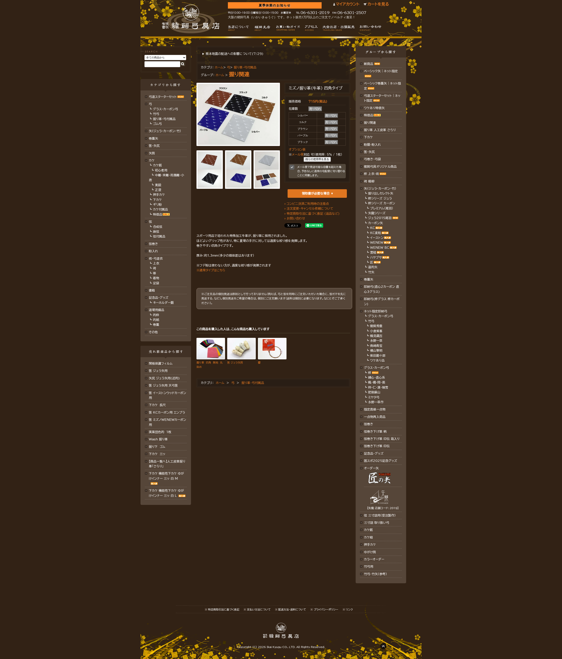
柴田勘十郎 (377, 355)
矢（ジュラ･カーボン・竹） (380, 188)
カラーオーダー (374, 559)
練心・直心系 (376, 377)
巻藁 (156, 324)
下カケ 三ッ (157, 454)
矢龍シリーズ (376, 213)
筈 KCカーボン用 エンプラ (167, 412)
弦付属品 (159, 236)
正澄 (158, 189)
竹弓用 (368, 566)
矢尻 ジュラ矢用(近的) (164, 378)
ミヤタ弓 (373, 397)
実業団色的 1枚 (160, 432)
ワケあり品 (377, 360)
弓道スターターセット (163, 96)
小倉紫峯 (376, 331)
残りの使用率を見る (317, 159)
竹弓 (156, 113)
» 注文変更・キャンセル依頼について (308, 208)
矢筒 (152, 153)
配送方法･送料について (292, 609)
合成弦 (157, 226)
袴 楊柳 (369, 181)
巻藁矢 (153, 138)
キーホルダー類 (163, 302)
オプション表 (297, 149)
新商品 (368, 63)
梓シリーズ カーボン (381, 203)
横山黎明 (376, 350)
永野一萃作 (376, 402)
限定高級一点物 (374, 409)
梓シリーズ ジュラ (380, 198)
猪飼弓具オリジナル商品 (380, 166)
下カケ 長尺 (157, 405)
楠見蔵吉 (376, 335)
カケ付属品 (160, 209)
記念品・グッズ (158, 297)
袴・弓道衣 (156, 258)
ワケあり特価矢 (374, 108)
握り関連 (239, 74)
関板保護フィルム (161, 363)
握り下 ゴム (157, 446)
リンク (349, 609)
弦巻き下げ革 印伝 (377, 446)
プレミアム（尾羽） (381, 208)
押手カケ (159, 194)
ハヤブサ (376, 257)
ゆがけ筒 (370, 552)
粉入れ (153, 251)
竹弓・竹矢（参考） (375, 574)
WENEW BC (379, 247)
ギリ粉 (157, 204)
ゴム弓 (157, 123)
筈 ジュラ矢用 (158, 370)
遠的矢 (372, 267)
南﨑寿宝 (376, 345)
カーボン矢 (375, 223)
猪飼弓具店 (190, 18)
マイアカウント (347, 4)
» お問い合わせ (294, 218)
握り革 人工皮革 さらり (380, 129)
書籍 (152, 290)
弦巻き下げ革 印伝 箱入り (382, 438)
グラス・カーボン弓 (165, 109)
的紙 (156, 319)
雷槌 (373, 252)
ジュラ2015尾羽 (379, 218)
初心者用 (161, 170)
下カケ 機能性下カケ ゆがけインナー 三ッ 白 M (166, 476)
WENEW (376, 242)
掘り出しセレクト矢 (380, 193)
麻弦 (156, 231)
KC (372, 227)
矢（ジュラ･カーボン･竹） (165, 131)
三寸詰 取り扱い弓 (376, 522)
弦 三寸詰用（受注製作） (380, 515)
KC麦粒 (375, 232)
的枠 (156, 315)
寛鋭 (158, 185)
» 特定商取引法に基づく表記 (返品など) (312, 213)
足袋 (156, 283)
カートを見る (378, 4)
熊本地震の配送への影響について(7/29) (234, 53)
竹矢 (371, 272)
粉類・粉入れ (372, 144)
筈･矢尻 (154, 145)
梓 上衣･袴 (371, 173)
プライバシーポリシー (326, 609)
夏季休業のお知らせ (275, 5)
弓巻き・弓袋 (372, 159)
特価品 (157, 214)
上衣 (156, 263)
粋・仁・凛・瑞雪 (378, 387)
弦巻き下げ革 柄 (375, 431)
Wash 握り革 (158, 439)
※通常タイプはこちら (210, 270)
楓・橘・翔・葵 (376, 382)
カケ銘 (157, 165)
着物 (156, 278)
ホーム (219, 67)
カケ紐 (368, 537)
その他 (153, 332)
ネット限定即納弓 (375, 311)
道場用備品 (156, 309)
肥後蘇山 (374, 392)
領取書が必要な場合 (316, 193)
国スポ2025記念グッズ (380, 460)
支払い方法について (259, 609)
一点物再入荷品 (374, 416)
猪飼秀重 (376, 326)
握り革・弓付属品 (164, 119)
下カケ (157, 199)
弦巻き (153, 243)
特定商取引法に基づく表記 (223, 609)
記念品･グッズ (374, 453)
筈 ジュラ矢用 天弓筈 (163, 385)
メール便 (298, 154)
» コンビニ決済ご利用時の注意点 (306, 203)
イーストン (377, 237)
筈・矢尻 (369, 151)
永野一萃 (376, 340)
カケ (152, 160)
